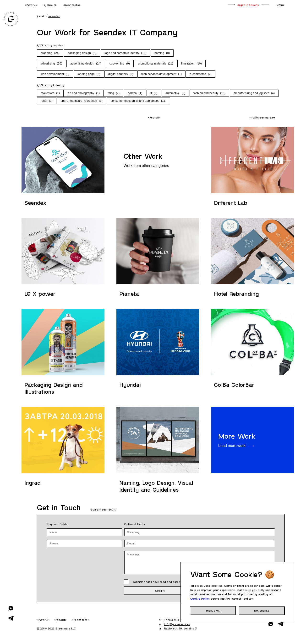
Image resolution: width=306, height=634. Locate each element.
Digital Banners (120, 74)
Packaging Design (82, 53)
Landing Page (88, 74)
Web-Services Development (161, 74)
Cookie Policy (200, 598)
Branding (50, 53)
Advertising (51, 63)
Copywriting (119, 63)
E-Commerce (201, 74)
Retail (47, 100)
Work (31, 4)
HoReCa (135, 93)
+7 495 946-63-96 (176, 619)
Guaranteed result (102, 509)
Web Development (55, 74)
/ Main (41, 16)
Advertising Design (85, 63)
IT (153, 93)
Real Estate (50, 93)
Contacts (72, 4)
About (51, 4)
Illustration (191, 63)
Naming (162, 53)
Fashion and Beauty (209, 93)
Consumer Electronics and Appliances (138, 100)
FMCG (114, 93)
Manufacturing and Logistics (254, 93)
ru (281, 4)
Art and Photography (84, 93)
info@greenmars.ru (262, 117)
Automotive (175, 93)
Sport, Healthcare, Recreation (82, 100)
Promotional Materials (155, 63)
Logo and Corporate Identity (125, 53)
